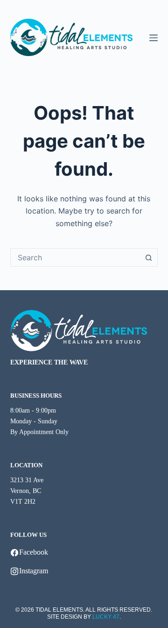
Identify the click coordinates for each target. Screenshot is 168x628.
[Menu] (153, 38)
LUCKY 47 (105, 617)
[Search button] (148, 257)
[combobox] (75, 257)
